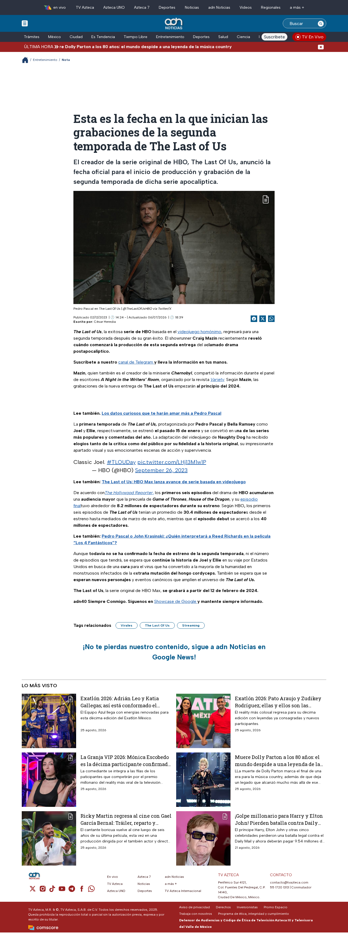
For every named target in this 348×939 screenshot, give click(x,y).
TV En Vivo (313, 36)
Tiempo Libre (135, 37)
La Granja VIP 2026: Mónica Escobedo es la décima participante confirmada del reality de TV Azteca (125, 760)
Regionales (271, 7)
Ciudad (76, 37)
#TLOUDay (121, 462)
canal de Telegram (136, 362)
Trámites (31, 37)
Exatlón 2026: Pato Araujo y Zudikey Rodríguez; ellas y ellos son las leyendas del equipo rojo (278, 701)
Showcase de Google (175, 601)
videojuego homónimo (199, 331)
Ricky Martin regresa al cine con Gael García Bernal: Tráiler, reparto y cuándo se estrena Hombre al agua (126, 819)
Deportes (167, 7)
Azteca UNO (114, 7)
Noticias (192, 7)
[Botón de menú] (25, 23)
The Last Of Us (157, 625)
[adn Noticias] (174, 23)
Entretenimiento (170, 37)
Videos (246, 7)
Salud (223, 37)
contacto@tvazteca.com (289, 882)
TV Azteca (85, 7)
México (54, 37)
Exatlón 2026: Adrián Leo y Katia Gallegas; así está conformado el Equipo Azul (119, 701)
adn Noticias (219, 7)
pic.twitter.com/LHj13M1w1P (171, 462)
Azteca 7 (142, 7)
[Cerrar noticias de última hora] (321, 46)
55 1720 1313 (279, 887)
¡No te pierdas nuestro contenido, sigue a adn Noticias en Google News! (174, 652)
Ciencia (243, 37)
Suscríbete (274, 36)
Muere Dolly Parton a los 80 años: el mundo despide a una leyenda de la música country (118, 46)
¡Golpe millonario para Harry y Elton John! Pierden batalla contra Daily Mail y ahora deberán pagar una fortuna (279, 819)
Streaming (191, 625)
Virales (126, 625)
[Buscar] (321, 23)
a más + (297, 7)
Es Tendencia (103, 37)
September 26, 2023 (161, 470)
